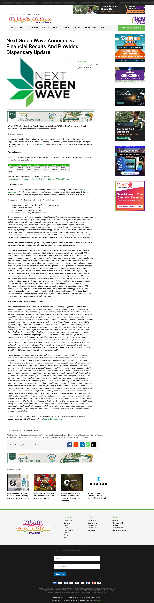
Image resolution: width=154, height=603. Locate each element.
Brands (66, 528)
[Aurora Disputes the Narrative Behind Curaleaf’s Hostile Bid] (98, 482)
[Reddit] (76, 445)
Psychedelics (68, 530)
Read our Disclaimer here (52, 419)
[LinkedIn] (82, 445)
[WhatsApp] (88, 445)
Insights (66, 532)
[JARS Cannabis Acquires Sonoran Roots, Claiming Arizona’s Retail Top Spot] (18, 482)
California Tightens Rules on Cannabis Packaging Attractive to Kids (44, 495)
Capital (66, 525)
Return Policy (92, 521)
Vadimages (97, 600)
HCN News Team (85, 68)
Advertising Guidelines (119, 530)
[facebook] (137, 7)
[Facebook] (70, 445)
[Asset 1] (30, 18)
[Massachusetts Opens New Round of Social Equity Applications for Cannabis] (71, 482)
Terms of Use (92, 525)
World (66, 537)
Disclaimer (91, 530)
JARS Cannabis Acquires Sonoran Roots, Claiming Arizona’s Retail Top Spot (18, 495)
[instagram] (140, 7)
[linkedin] (144, 7)
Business (67, 523)
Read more (103, 592)
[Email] (94, 445)
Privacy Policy (92, 528)
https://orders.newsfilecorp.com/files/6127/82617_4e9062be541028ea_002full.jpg (38, 179)
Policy (66, 535)
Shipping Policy (93, 523)
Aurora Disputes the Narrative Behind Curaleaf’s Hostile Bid (97, 495)
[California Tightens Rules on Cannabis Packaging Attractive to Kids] (45, 482)
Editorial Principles (118, 528)
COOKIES (42, 144)
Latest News (68, 521)
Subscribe (60, 574)
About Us (115, 521)
